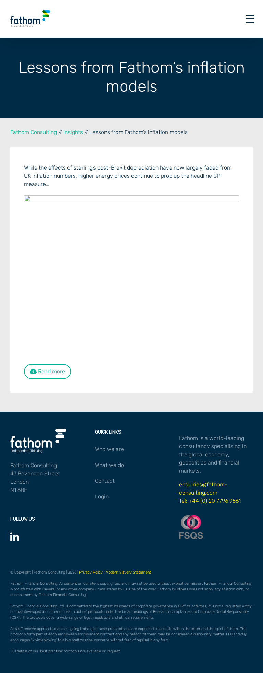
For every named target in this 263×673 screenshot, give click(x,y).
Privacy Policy (91, 572)
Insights (73, 132)
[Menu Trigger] (250, 19)
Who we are (109, 449)
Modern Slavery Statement (128, 572)
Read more (51, 371)
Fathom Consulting (33, 132)
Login (102, 496)
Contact (105, 480)
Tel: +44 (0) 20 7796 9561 (210, 501)
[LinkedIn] (14, 536)
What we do (109, 465)
